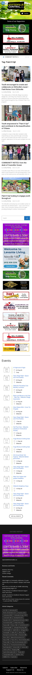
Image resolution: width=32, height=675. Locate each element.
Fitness (14, 625)
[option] (17, 57)
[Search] (27, 218)
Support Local (6, 571)
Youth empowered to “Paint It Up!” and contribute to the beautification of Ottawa (16, 126)
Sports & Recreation (9, 652)
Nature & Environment (17, 637)
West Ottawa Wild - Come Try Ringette (21, 408)
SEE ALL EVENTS (16, 516)
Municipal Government (10, 635)
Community (7, 615)
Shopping (15, 649)
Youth (13, 657)
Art (5, 610)
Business (21, 612)
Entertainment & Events (20, 620)
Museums (22, 635)
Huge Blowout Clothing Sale (21, 439)
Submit (5, 668)
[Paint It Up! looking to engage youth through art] (16, 185)
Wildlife (6, 657)
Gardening (7, 630)
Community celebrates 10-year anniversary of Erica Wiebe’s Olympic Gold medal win (16, 582)
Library (22, 632)
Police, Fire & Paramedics (18, 642)
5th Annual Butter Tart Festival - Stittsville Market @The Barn (20, 456)
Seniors (6, 649)
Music (6, 637)
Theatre (21, 652)
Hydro (13, 632)
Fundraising (7, 627)
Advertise (23, 668)
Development (18, 617)
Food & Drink (23, 625)
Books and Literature (9, 612)
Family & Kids (18, 622)
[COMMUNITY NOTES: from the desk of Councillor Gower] (16, 152)
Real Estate (7, 647)
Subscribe (13, 668)
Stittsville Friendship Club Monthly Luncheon (20, 386)
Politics (6, 644)
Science (24, 647)
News (6, 639)
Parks (14, 639)
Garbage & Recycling (20, 627)
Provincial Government (18, 644)
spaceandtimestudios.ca (9, 559)
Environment (7, 622)
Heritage (24, 630)
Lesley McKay (7, 92)
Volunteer (19, 654)
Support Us (10, 670)
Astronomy (13, 610)
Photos (6, 642)
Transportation (8, 654)
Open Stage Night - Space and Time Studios (21, 376)
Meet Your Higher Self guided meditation (19, 477)
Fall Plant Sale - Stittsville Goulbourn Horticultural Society (20, 428)
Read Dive (5, 586)
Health (15, 630)
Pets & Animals (24, 639)
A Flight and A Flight (19, 367)
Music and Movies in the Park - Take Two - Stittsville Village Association (21, 397)
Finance (6, 625)
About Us (20, 670)
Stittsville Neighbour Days (20, 486)
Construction (7, 617)
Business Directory (7, 569)
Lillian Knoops (7, 131)
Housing (6, 632)
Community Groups (20, 615)
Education (7, 620)
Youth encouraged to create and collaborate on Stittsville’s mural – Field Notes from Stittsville (15, 87)
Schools (16, 647)
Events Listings (6, 573)
